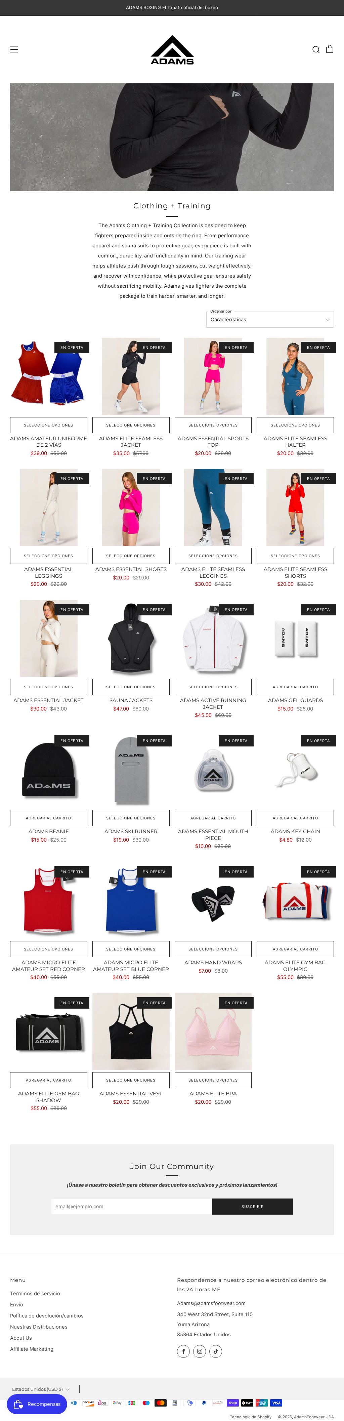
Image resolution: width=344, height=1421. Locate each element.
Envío (16, 1305)
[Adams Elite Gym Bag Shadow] (48, 1031)
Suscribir (253, 1206)
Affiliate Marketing (31, 1349)
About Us (21, 1338)
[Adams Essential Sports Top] (213, 376)
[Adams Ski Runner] (131, 769)
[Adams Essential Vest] (131, 1031)
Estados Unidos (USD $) (37, 1389)
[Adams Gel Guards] (295, 638)
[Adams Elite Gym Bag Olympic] (295, 900)
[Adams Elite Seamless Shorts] (295, 507)
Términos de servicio (35, 1294)
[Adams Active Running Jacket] (213, 638)
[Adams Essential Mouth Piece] (213, 769)
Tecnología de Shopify (251, 1417)
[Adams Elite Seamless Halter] (295, 376)
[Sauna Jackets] (131, 638)
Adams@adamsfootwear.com (211, 1303)
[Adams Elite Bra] (213, 1031)
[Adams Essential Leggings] (48, 507)
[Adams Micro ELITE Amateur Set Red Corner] (48, 900)
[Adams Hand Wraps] (213, 900)
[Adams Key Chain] (295, 769)
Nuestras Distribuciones (39, 1327)
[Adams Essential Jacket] (48, 638)
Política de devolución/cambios (47, 1316)
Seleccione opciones (48, 425)
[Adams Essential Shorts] (131, 507)
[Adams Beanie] (48, 769)
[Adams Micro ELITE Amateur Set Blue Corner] (131, 900)
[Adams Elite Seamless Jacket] (131, 376)
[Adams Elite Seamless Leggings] (213, 507)
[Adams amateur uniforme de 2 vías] (48, 376)
